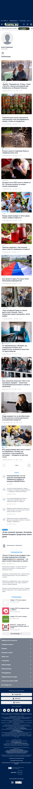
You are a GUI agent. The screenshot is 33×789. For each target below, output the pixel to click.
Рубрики (4, 648)
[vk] (8, 710)
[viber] (16, 710)
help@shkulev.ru (19, 731)
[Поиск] (24, 24)
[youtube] (28, 710)
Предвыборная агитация (9, 677)
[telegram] (4, 710)
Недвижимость (13, 20)
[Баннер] (24, 28)
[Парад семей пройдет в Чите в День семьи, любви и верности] (16, 202)
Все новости (4, 20)
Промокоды (22, 20)
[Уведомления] (27, 24)
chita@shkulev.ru (23, 728)
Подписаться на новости (9, 640)
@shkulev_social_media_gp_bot (20, 743)
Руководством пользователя (16, 749)
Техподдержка (6, 673)
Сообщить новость (7, 644)
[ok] (12, 710)
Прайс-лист (5, 656)
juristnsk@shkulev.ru (16, 730)
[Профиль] (31, 24)
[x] (24, 710)
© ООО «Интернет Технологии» (16, 778)
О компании (5, 660)
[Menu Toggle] (2, 24)
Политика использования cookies (16, 758)
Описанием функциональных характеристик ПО (16, 750)
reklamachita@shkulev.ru (16, 742)
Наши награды (6, 664)
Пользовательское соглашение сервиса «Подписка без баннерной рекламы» (16, 763)
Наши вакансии (6, 668)
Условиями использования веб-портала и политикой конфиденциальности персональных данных (16, 752)
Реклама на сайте (7, 652)
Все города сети (7, 685)
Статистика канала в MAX (10, 681)
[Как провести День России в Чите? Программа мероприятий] (16, 265)
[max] (20, 710)
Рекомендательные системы (16, 760)
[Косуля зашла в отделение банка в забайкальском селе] (16, 137)
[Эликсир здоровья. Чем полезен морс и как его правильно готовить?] (16, 233)
